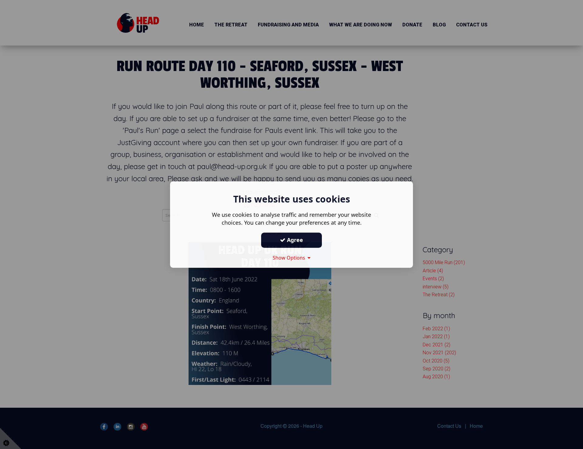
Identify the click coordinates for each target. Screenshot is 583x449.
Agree (294, 239)
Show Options (290, 257)
